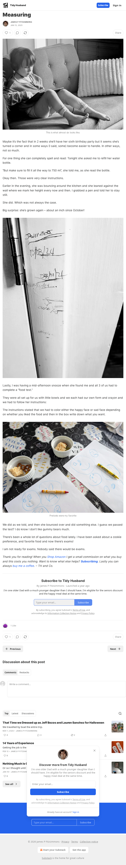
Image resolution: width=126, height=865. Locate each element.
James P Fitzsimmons (21, 22)
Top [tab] (6, 713)
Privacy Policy (87, 802)
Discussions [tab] (28, 713)
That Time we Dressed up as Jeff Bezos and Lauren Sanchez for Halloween (53, 722)
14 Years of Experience (18, 743)
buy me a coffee (23, 565)
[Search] (120, 713)
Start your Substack (54, 849)
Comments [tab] (10, 672)
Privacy (65, 841)
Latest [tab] (15, 713)
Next (113, 648)
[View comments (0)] (17, 33)
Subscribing (89, 561)
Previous (15, 648)
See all (9, 784)
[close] (94, 750)
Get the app (79, 849)
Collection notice (89, 841)
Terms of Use (79, 799)
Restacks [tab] (24, 672)
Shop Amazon (56, 556)
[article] (63, 729)
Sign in (117, 5)
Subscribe (103, 5)
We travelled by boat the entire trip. (23, 727)
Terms (74, 841)
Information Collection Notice (62, 802)
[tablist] (17, 672)
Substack (47, 858)
